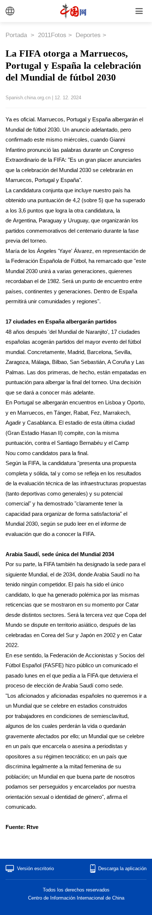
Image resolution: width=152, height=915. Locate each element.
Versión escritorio (35, 868)
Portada (17, 35)
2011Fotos (52, 35)
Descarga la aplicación (122, 868)
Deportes (88, 35)
